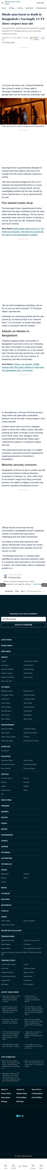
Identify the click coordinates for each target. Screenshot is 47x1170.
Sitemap (4, 1101)
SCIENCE (4, 841)
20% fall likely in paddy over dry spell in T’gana (10, 1045)
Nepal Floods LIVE (7, 940)
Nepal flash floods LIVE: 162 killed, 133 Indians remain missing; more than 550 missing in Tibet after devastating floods (11, 1077)
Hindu (17, 591)
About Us (4, 1089)
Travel (25, 790)
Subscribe (40, 3)
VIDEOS (4, 823)
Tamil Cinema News (30, 733)
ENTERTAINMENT (7, 725)
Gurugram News (29, 699)
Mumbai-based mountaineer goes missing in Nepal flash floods (32, 998)
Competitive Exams (8, 764)
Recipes (26, 786)
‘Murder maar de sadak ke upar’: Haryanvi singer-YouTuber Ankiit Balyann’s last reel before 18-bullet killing (34, 1010)
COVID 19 (4, 911)
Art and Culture (6, 778)
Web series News (7, 741)
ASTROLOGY (6, 747)
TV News (27, 737)
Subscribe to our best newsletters (23, 614)
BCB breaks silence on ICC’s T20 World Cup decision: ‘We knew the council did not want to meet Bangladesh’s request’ (23, 231)
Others (3, 882)
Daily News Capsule (9, 619)
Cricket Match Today (31, 661)
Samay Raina (5, 948)
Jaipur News (28, 703)
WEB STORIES (6, 800)
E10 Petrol (27, 944)
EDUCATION (5, 756)
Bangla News (28, 976)
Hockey (4, 878)
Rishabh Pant (28, 673)
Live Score (4, 665)
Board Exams (28, 760)
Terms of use (36, 1089)
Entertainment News (8, 976)
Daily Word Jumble (8, 925)
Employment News (30, 764)
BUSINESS (5, 812)
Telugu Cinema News (8, 737)
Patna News (5, 715)
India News (29, 8)
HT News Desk (9, 42)
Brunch (26, 778)
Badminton (5, 874)
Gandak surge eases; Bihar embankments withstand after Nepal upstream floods (10, 1009)
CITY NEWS (5, 687)
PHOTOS (4, 817)
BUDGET (4, 829)
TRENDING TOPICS (8, 960)
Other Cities (28, 719)
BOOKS (4, 888)
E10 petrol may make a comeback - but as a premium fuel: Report (10, 1021)
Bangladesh (9, 591)
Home (4, 8)
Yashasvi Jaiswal (6, 673)
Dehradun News (29, 695)
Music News (5, 733)
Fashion (4, 782)
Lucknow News (29, 707)
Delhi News (5, 699)
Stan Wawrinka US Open (32, 948)
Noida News (28, 711)
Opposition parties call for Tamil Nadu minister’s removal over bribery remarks (11, 998)
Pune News (27, 715)
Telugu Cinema (29, 972)
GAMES (4, 917)
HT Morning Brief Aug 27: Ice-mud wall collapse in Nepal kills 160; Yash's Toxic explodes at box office (11, 1035)
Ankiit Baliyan (6, 944)
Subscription (5, 1097)
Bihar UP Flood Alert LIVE (33, 952)
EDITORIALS (5, 852)
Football (26, 874)
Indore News (5, 703)
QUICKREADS (6, 905)
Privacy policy (6, 1093)
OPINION (4, 847)
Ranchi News (5, 719)
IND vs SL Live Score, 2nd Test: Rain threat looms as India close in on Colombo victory (34, 1063)
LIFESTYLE (5, 774)
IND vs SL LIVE (6, 681)
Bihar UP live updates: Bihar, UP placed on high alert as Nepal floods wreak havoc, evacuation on (34, 1023)
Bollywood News (7, 729)
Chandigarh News (7, 695)
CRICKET (4, 657)
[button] (2, 2)
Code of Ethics (37, 1097)
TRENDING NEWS (7, 936)
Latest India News (10, 992)
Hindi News (28, 980)
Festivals (26, 782)
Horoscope (5, 751)
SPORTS (4, 870)
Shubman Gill (28, 665)
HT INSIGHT (5, 893)
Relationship (5, 790)
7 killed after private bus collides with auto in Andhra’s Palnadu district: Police (34, 1034)
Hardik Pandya (29, 669)
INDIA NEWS (6, 651)
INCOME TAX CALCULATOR (11, 931)
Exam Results (5, 768)
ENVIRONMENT (7, 835)
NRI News (4, 984)
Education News (29, 768)
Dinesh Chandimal (7, 677)
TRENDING (5, 806)
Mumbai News (6, 711)
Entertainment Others (31, 741)
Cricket (20, 8)
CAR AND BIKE (6, 858)
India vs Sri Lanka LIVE (31, 940)
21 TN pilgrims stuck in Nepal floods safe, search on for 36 (34, 1046)
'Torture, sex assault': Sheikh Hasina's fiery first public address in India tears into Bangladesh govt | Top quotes (23, 367)
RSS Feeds (20, 1101)
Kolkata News (6, 707)
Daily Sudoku (5, 921)
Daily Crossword (29, 921)
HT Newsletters (37, 1093)
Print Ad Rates (21, 1097)
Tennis (26, 878)
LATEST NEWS (6, 640)
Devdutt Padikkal (7, 669)
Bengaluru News (7, 691)
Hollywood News (30, 729)
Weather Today (21, 1093)
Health (3, 786)
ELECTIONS (5, 899)
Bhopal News (28, 691)
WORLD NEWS (6, 646)
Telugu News (5, 980)
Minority (23, 591)
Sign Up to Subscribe (23, 625)
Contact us (20, 1089)
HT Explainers (28, 984)
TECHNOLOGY (6, 864)
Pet (2, 794)
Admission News (7, 760)
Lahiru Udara (28, 677)
